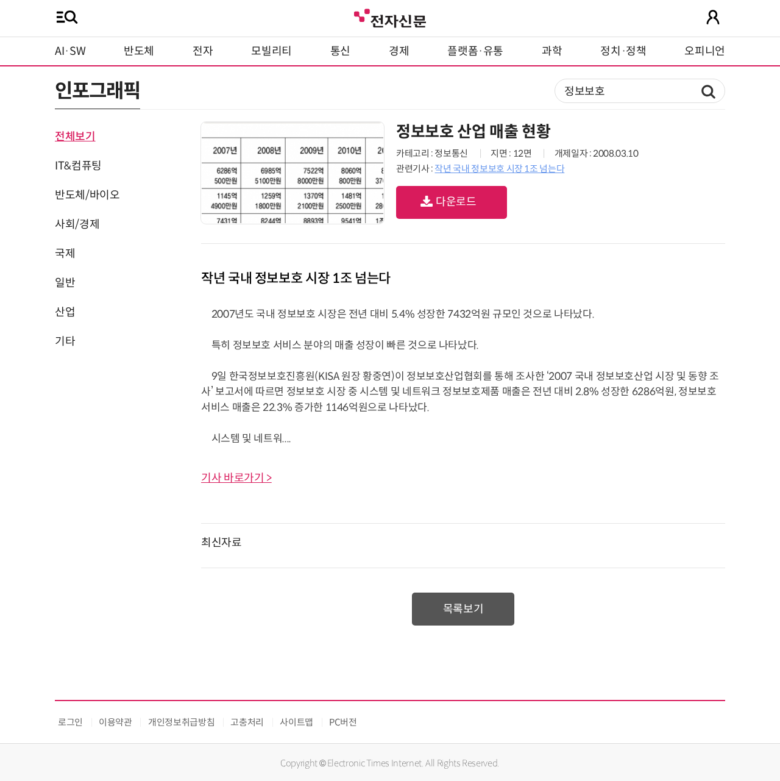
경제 (399, 51)
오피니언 (704, 51)
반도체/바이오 (87, 195)
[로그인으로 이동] (713, 17)
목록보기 (463, 609)
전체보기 (75, 136)
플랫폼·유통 (475, 51)
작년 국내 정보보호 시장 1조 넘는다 (499, 168)
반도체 (139, 51)
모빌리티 (271, 51)
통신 (340, 51)
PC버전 (343, 722)
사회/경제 (77, 224)
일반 (65, 283)
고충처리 (247, 722)
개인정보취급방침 (181, 722)
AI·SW (70, 51)
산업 (65, 312)
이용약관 (115, 722)
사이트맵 (296, 722)
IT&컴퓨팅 (78, 166)
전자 (203, 51)
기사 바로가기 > (236, 478)
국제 (65, 253)
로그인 (70, 722)
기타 (65, 341)
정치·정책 (623, 51)
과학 (552, 51)
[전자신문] (390, 16)
